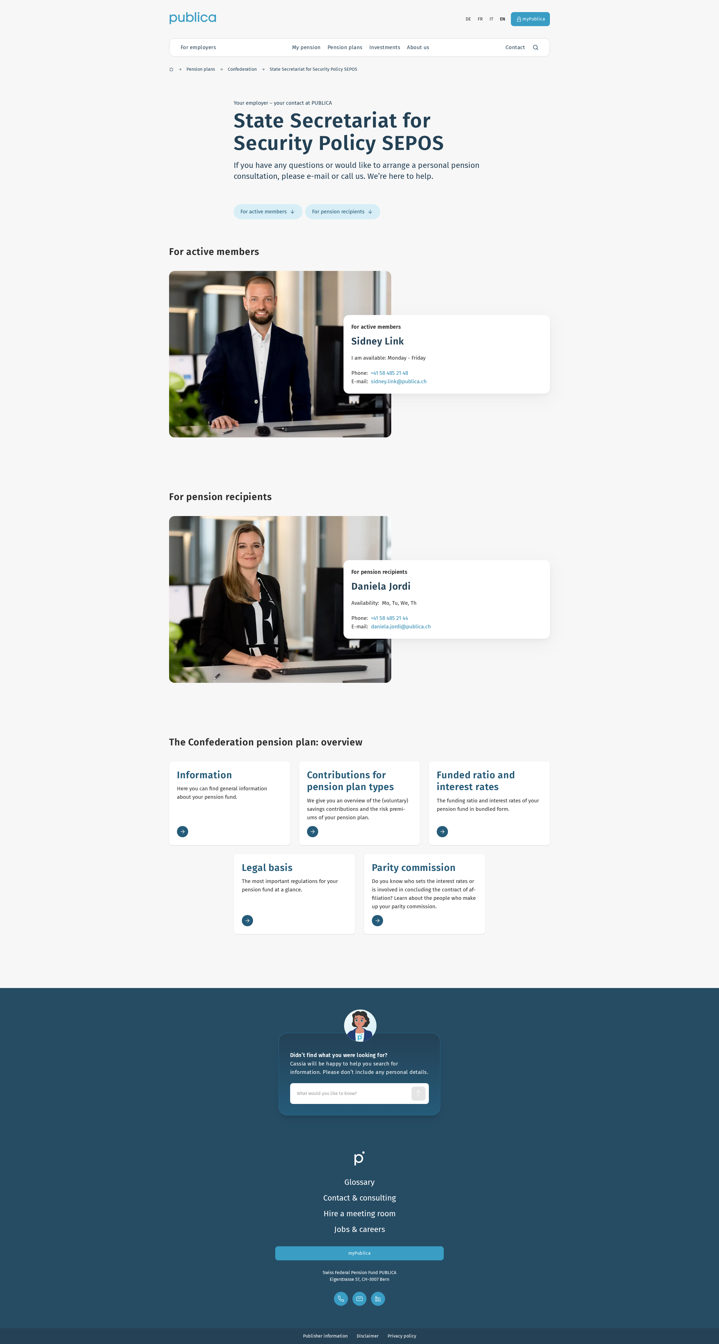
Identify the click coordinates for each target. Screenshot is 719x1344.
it (491, 19)
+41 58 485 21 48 (389, 373)
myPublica (359, 1253)
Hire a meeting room (360, 1213)
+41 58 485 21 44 (389, 618)
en (503, 19)
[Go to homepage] (193, 18)
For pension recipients (338, 211)
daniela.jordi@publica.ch (401, 626)
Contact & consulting (359, 1197)
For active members (263, 211)
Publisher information (325, 1336)
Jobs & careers (359, 1229)
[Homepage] (171, 69)
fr (480, 19)
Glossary (359, 1182)
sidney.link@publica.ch (399, 381)
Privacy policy (402, 1336)
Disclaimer (368, 1336)
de (468, 19)
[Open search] (535, 47)
